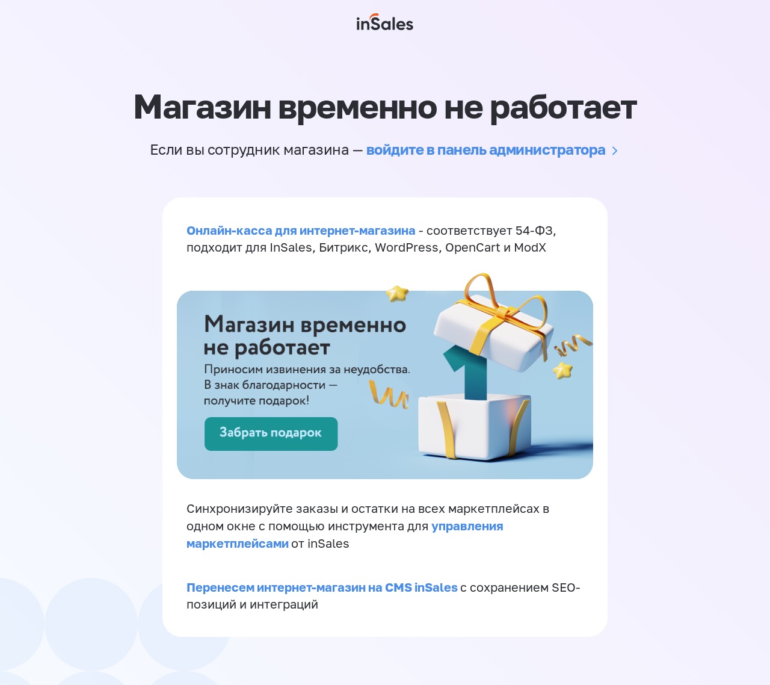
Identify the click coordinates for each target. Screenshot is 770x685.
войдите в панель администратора (486, 149)
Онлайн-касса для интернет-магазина (301, 230)
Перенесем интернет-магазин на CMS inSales (323, 587)
